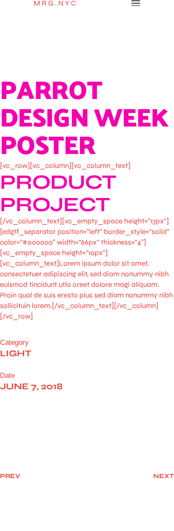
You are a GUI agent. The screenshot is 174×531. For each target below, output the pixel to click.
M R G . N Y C (55, 3)
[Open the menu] (135, 3)
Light (15, 353)
